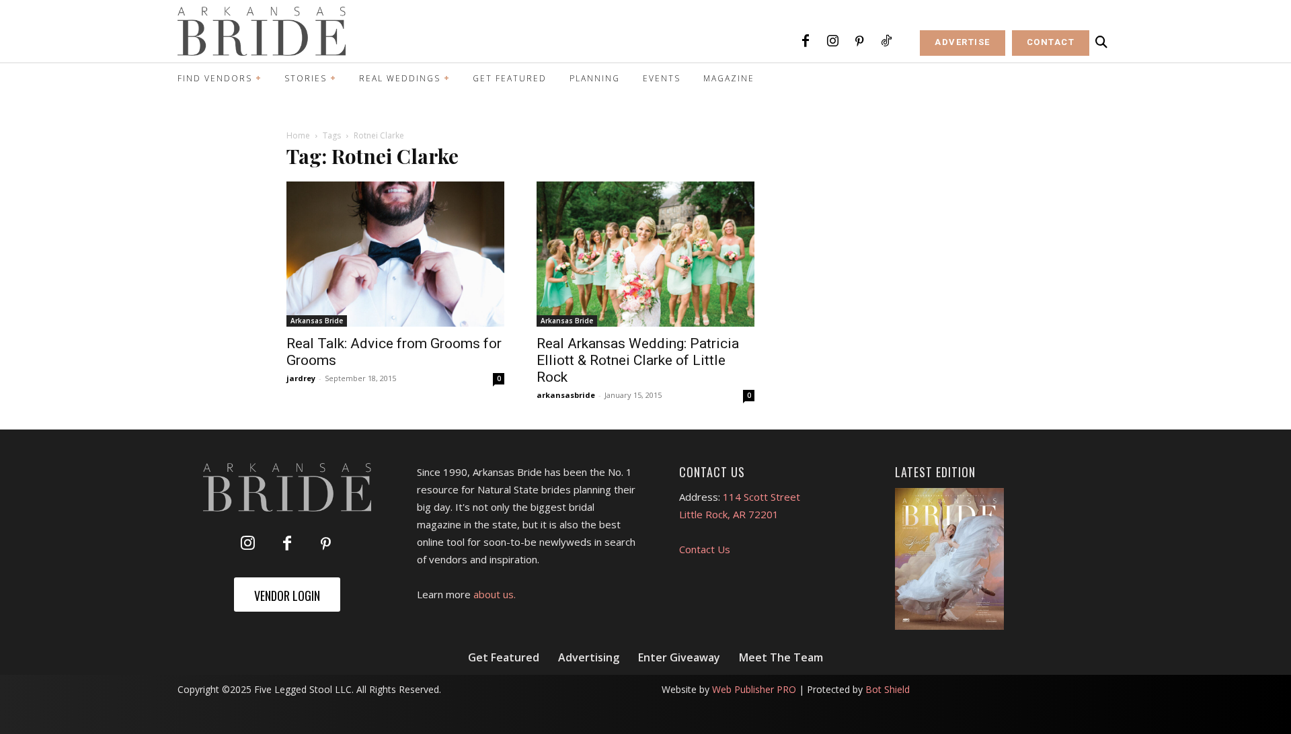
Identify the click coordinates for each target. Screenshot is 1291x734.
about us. (494, 594)
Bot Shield (887, 689)
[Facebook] (805, 41)
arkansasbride (566, 395)
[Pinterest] (859, 41)
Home (298, 135)
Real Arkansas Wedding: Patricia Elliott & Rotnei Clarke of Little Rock (638, 360)
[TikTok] (886, 41)
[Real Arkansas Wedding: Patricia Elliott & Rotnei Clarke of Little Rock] (645, 254)
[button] (1101, 42)
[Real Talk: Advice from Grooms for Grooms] (395, 254)
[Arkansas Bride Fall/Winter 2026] (950, 559)
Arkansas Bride (316, 320)
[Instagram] (832, 41)
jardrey (300, 378)
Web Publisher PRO (754, 689)
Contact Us (704, 549)
